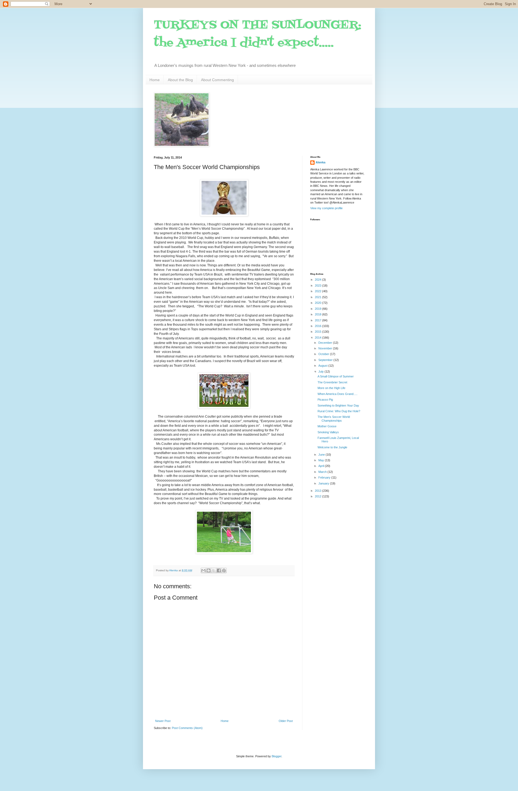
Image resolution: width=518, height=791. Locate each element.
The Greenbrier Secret (332, 382)
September (325, 360)
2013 (318, 490)
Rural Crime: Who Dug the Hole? (339, 411)
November (325, 348)
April (321, 465)
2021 (318, 297)
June (322, 454)
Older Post (286, 721)
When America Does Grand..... (337, 394)
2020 (318, 302)
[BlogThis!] (208, 570)
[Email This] (203, 570)
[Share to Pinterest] (224, 570)
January (324, 483)
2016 (318, 326)
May (321, 460)
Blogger (276, 756)
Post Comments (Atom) (187, 728)
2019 (318, 308)
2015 (318, 331)
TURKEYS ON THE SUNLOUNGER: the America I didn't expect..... (257, 34)
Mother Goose (327, 426)
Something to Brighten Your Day (338, 405)
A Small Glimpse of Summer (336, 376)
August (323, 365)
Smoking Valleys (328, 432)
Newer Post (163, 721)
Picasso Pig (325, 399)
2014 (318, 337)
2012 (318, 496)
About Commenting (217, 80)
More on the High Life (331, 388)
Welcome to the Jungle (332, 447)
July (321, 371)
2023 (318, 285)
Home (154, 80)
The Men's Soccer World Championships (334, 418)
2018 (318, 314)
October (324, 354)
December (325, 342)
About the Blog (180, 80)
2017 (318, 320)
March (323, 471)
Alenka (320, 162)
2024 (318, 279)
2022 (318, 291)
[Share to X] (213, 570)
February (324, 477)
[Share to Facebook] (218, 570)
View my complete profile (326, 208)
